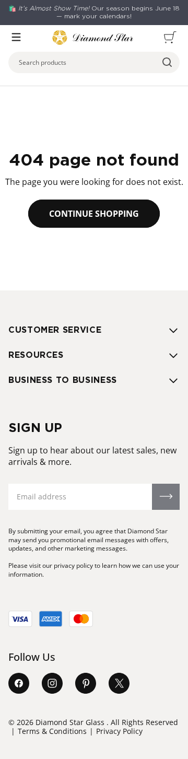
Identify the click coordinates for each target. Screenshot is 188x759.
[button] (16, 37)
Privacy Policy (119, 731)
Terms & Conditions (52, 731)
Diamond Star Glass (70, 722)
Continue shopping (94, 213)
